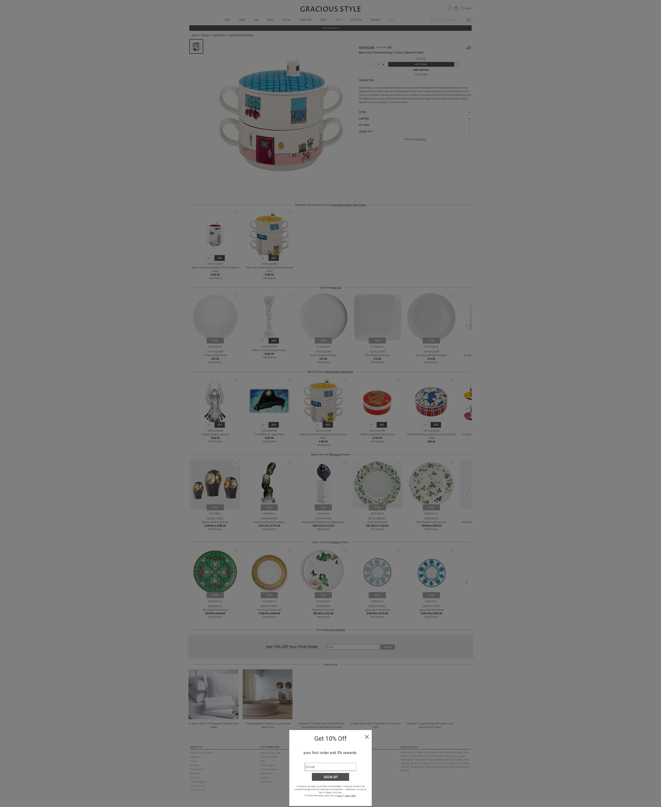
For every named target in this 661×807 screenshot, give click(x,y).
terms (340, 795)
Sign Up (331, 777)
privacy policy (350, 795)
